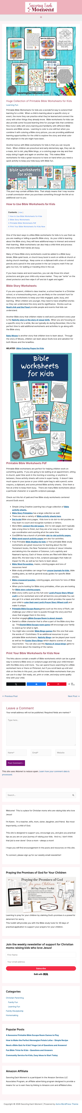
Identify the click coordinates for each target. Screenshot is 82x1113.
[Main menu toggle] (40, 17)
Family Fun (13, 1002)
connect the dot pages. (33, 526)
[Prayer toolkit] (41, 895)
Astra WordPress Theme (67, 1104)
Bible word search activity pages (27, 538)
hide (20, 212)
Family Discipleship (14, 1011)
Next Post (74, 696)
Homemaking (12, 1015)
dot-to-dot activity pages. (58, 535)
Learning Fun (12, 105)
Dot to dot (16, 519)
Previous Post (10, 696)
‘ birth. (47, 320)
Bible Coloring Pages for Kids (30, 348)
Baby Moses (12, 335)
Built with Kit (41, 974)
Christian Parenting (15, 998)
